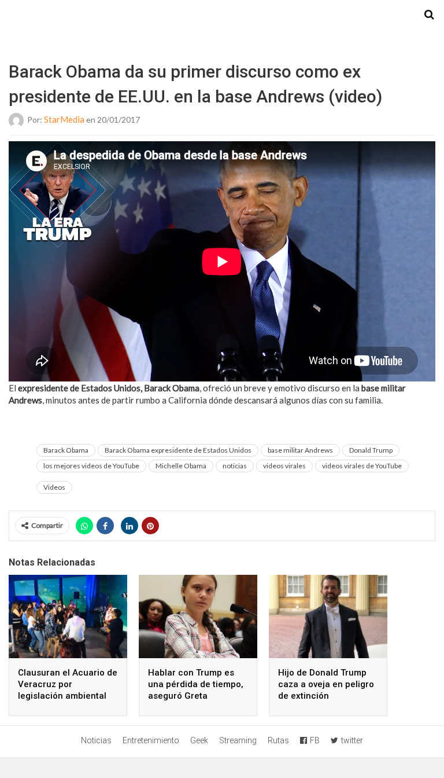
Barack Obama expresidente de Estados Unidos (178, 450)
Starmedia (222, 15)
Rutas (278, 740)
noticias (235, 465)
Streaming (238, 740)
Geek (199, 740)
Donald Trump (371, 450)
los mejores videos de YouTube (91, 465)
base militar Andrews (300, 450)
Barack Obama (65, 450)
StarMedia (64, 119)
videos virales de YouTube (362, 465)
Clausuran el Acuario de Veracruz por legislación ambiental (67, 684)
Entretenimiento (151, 740)
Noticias (96, 740)
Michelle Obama (181, 465)
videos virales (284, 465)
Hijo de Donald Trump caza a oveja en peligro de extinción (326, 684)
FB (315, 740)
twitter (352, 740)
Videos (54, 487)
